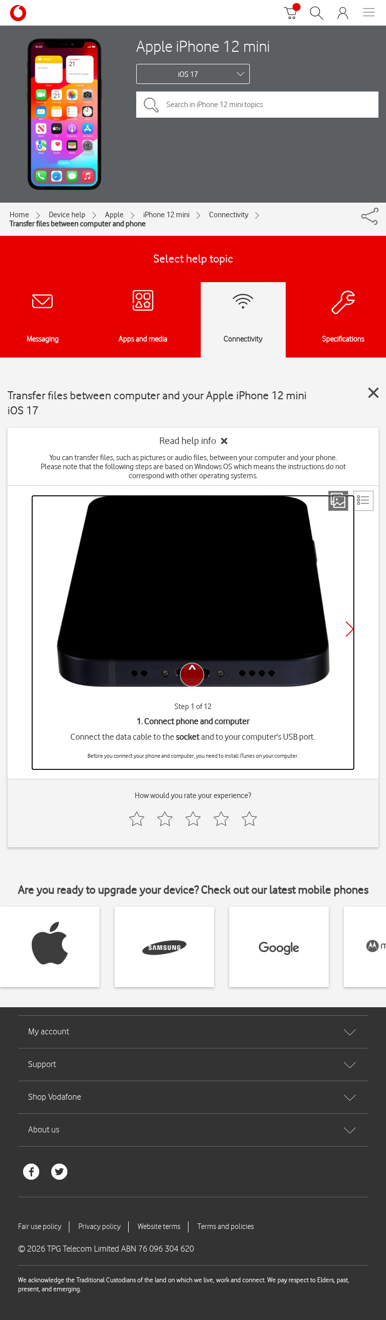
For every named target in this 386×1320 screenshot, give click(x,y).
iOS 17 (188, 74)
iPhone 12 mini (166, 214)
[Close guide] (373, 393)
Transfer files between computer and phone (78, 223)
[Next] (350, 629)
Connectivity (228, 214)
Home (19, 214)
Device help (67, 214)
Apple (114, 214)
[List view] (363, 501)
